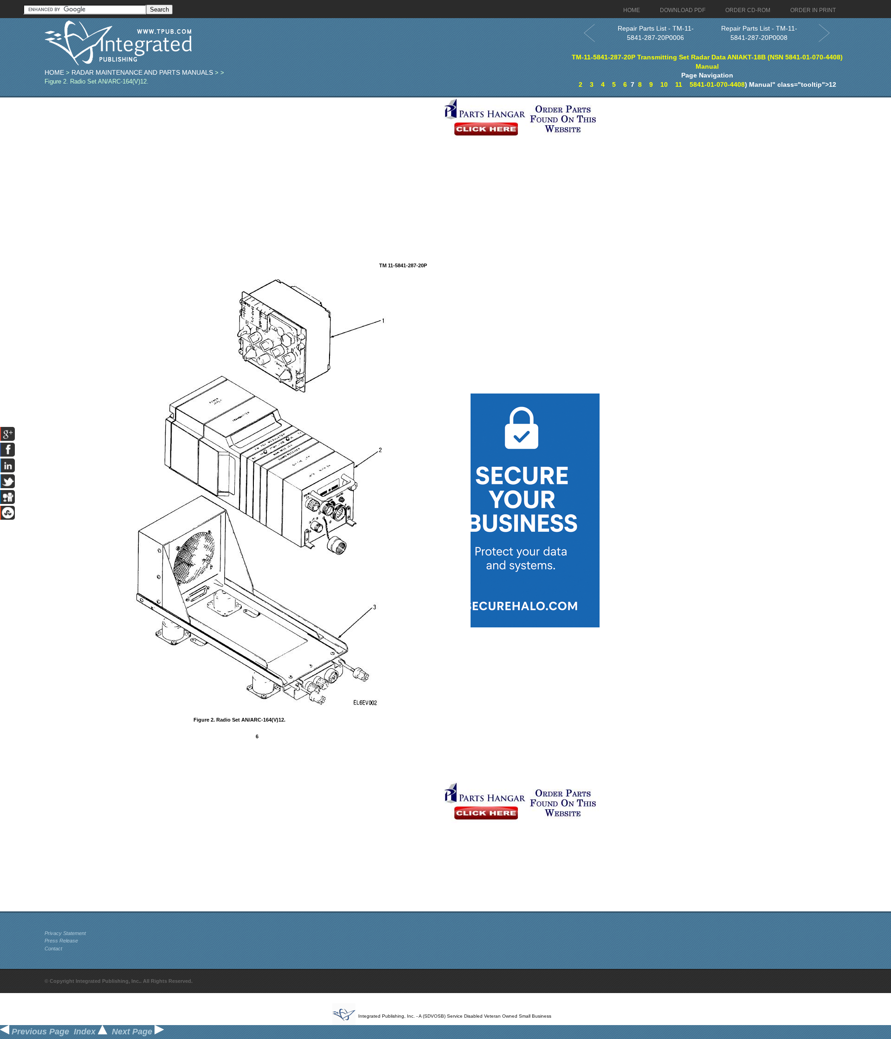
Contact (53, 948)
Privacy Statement (65, 933)
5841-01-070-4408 (717, 84)
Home (54, 72)
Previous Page (39, 1031)
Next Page (133, 1031)
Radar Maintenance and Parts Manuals (142, 72)
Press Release (61, 940)
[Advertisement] (242, 162)
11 (678, 84)
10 (664, 84)
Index (86, 1031)
